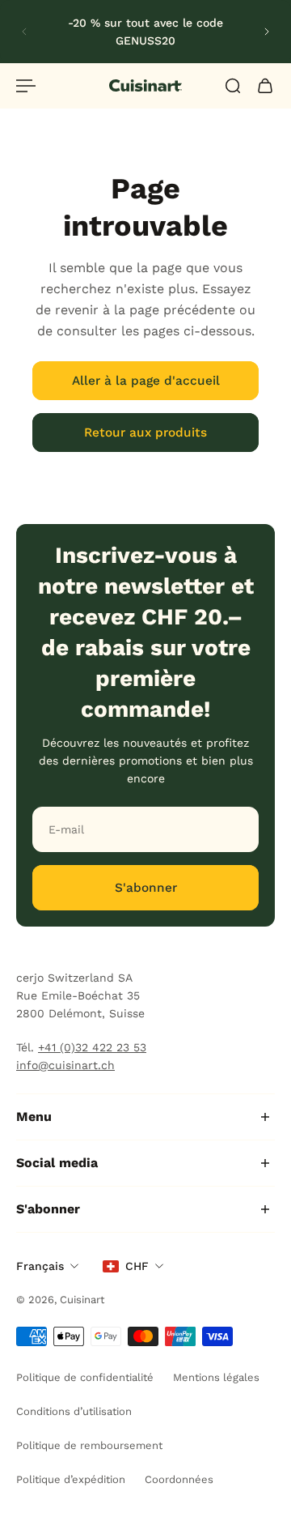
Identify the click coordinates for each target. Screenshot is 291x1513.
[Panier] (265, 86)
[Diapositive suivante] (267, 31)
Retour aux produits (145, 432)
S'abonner (146, 887)
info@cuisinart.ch (65, 1065)
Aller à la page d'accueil (146, 380)
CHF (137, 1265)
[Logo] (145, 85)
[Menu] (26, 86)
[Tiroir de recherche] (233, 86)
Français (40, 1265)
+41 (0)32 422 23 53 (92, 1047)
